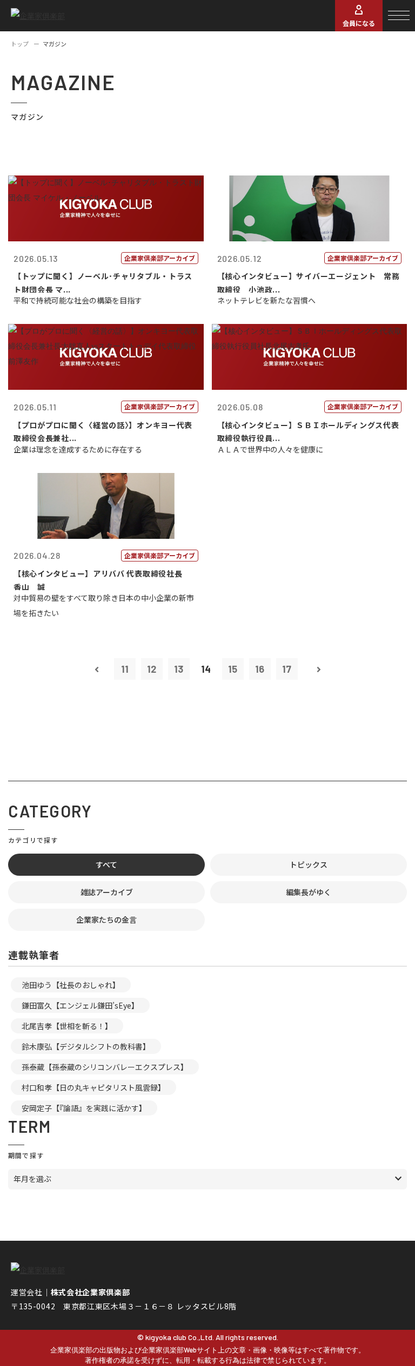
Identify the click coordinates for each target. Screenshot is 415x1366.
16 (259, 669)
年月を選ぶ (32, 1178)
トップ (20, 43)
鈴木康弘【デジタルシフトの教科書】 (86, 1046)
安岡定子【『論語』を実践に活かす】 (84, 1108)
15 (232, 669)
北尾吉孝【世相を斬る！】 (67, 1025)
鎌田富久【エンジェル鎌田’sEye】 (80, 1005)
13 (178, 669)
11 (125, 669)
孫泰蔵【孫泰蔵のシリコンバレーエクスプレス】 (105, 1066)
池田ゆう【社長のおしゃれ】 (71, 984)
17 (286, 669)
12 (151, 669)
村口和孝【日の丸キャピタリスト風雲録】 (93, 1087)
